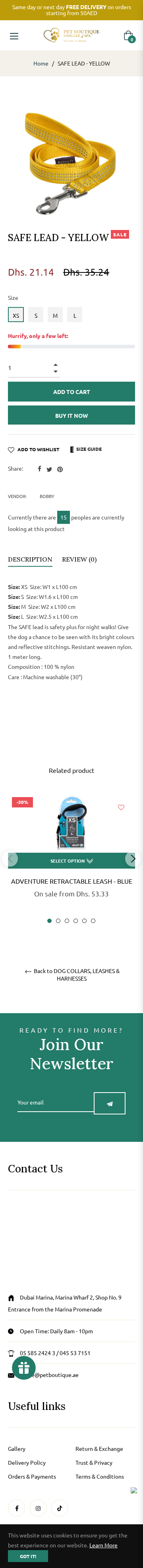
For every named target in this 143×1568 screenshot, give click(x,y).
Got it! (28, 1556)
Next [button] (133, 859)
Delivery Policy (27, 1462)
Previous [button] (10, 859)
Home (40, 63)
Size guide (88, 449)
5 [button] (84, 921)
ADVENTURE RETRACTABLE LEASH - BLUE (71, 881)
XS (16, 315)
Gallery (16, 1448)
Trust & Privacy (93, 1462)
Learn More (103, 1545)
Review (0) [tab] (80, 559)
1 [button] (49, 921)
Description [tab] (30, 559)
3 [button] (67, 921)
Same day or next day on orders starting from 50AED (71, 9)
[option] (71, 858)
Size (13, 297)
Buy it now (71, 415)
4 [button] (75, 921)
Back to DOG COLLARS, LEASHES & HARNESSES (76, 974)
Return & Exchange (99, 1448)
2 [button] (58, 921)
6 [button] (93, 921)
